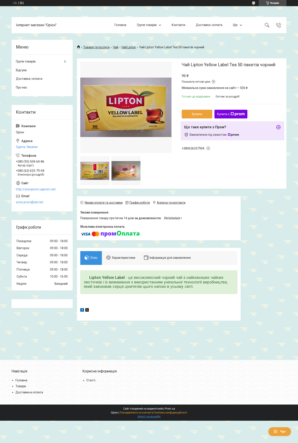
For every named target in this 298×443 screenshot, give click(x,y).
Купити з (223, 114)
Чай (115, 47)
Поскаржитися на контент (136, 412)
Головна (120, 25)
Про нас (21, 87)
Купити (197, 114)
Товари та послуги (96, 47)
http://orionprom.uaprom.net (36, 189)
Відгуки (21, 70)
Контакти (178, 25)
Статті (90, 380)
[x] (87, 310)
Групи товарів (147, 25)
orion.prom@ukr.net (29, 202)
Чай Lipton (128, 47)
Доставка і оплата (209, 25)
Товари (20, 386)
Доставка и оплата (29, 392)
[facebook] (82, 310)
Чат (283, 431)
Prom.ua (170, 408)
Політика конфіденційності (170, 412)
